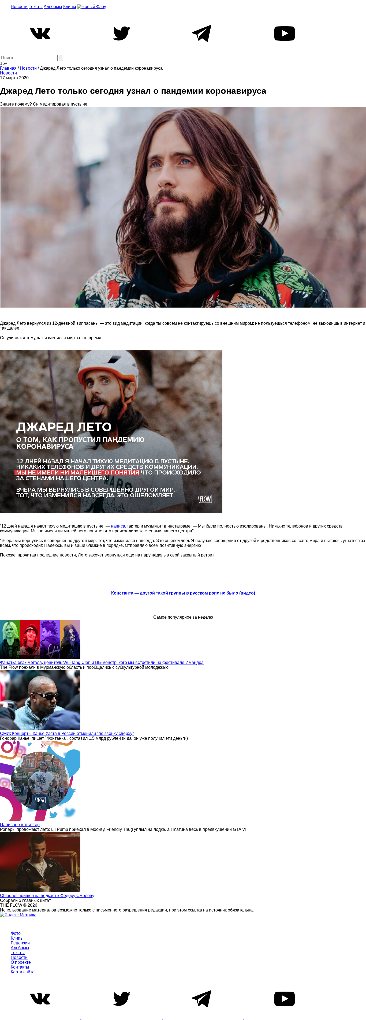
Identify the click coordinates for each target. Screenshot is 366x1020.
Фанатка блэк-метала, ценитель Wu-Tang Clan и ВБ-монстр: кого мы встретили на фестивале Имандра (102, 662)
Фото (16, 933)
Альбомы (53, 6)
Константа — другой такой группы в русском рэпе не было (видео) (183, 593)
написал (119, 526)
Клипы (69, 6)
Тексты (36, 6)
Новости (19, 6)
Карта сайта (23, 972)
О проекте (21, 962)
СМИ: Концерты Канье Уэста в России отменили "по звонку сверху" (67, 733)
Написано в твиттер (20, 824)
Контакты (20, 967)
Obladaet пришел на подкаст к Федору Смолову (47, 895)
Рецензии (20, 943)
